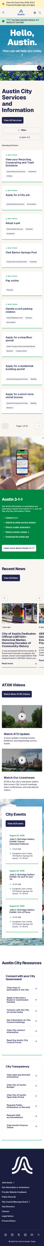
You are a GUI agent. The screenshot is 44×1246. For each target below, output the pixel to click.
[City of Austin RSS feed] (38, 1235)
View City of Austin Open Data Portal (16, 1096)
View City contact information (16, 1031)
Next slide (39, 598)
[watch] (22, 716)
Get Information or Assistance (15, 1187)
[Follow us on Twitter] (18, 1235)
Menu (4, 12)
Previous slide (5, 598)
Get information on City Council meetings (19, 1021)
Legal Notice (7, 1216)
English (35, 12)
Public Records (9, 1197)
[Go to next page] (39, 426)
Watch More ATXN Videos (17, 694)
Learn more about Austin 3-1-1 (19, 548)
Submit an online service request (21, 522)
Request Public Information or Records (18, 1106)
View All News (11, 578)
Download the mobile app (17, 536)
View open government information (18, 1075)
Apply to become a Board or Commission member (18, 999)
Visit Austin (7, 1183)
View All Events (15, 823)
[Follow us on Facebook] (5, 1235)
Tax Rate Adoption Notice (23, 20)
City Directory (8, 1207)
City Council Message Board (15, 1202)
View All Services (13, 120)
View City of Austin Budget (16, 1086)
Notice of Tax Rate (15, 22)
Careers (5, 1211)
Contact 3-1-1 (12, 517)
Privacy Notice (8, 1221)
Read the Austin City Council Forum (17, 1041)
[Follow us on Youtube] (32, 1235)
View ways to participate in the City (18, 988)
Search (40, 12)
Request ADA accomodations (15, 1116)
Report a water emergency (18, 527)
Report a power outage (16, 532)
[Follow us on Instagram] (12, 1235)
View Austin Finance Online (17, 1126)
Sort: (24, 137)
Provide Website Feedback (14, 1192)
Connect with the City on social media (18, 1011)
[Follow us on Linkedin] (25, 1235)
